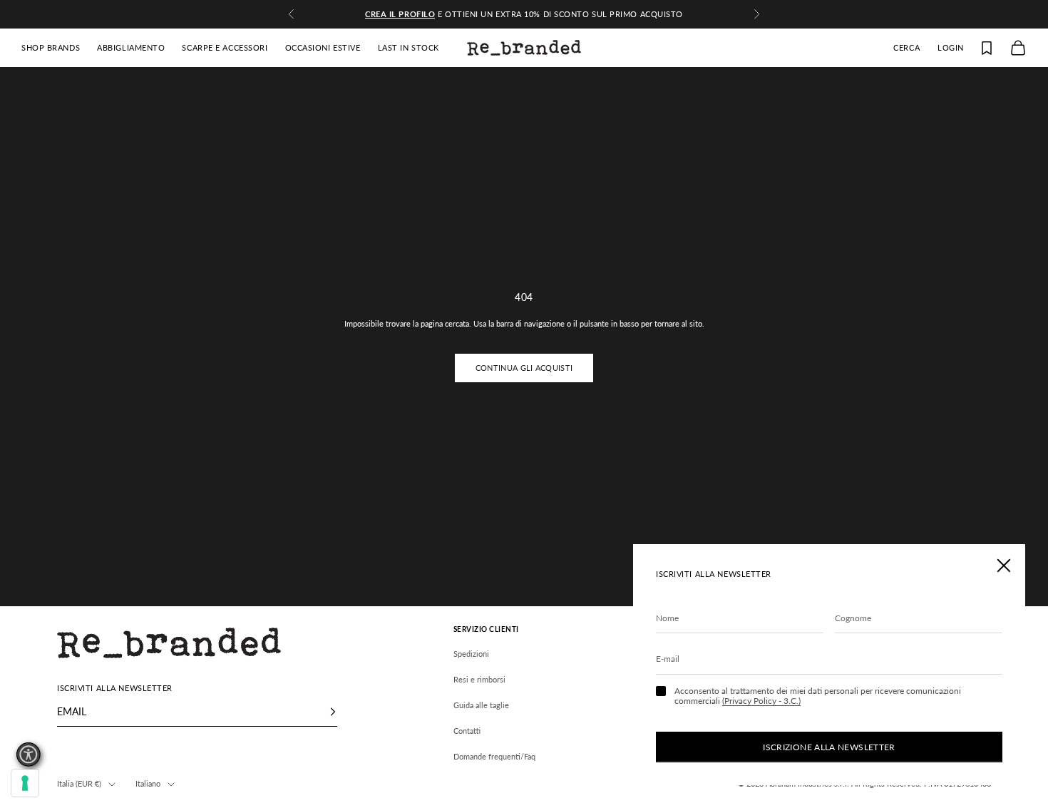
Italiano (147, 783)
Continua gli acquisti (524, 367)
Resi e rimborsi (479, 679)
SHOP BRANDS (50, 48)
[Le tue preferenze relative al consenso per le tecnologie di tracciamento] (24, 783)
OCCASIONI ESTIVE (323, 48)
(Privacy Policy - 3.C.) (761, 700)
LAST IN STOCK (408, 48)
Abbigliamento (131, 48)
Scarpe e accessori (224, 48)
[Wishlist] (987, 48)
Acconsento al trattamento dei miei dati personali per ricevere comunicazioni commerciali (817, 696)
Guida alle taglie (481, 705)
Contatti (467, 730)
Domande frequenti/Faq (494, 756)
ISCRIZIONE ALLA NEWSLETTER (829, 747)
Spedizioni (471, 653)
